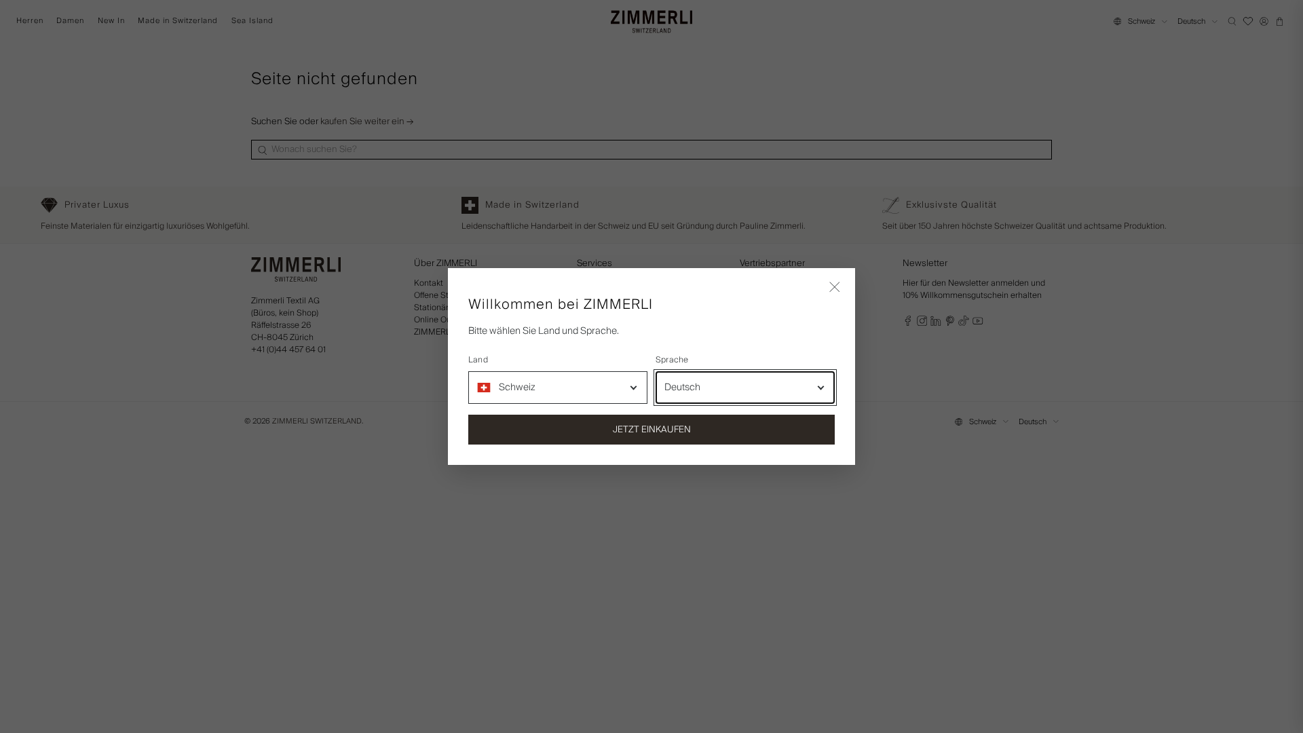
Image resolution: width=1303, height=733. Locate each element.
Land (478, 360)
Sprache (672, 360)
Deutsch (682, 387)
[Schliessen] (835, 288)
